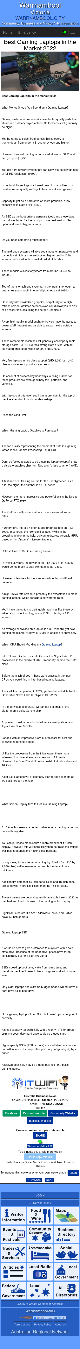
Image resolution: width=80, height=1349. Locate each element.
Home (7, 32)
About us (60, 1324)
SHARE (40, 1135)
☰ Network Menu (40, 1203)
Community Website (62, 1113)
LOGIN (73, 1172)
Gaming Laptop (51, 644)
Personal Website (34, 1113)
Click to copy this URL (40, 1157)
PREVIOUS (34, 1179)
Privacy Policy (42, 1324)
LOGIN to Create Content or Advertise (40, 1304)
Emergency (27, 32)
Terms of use (22, 1324)
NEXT (49, 1179)
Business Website (40, 1121)
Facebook (11, 1113)
